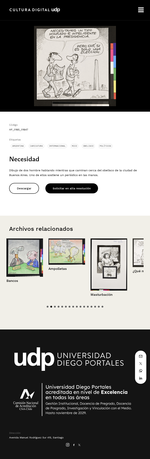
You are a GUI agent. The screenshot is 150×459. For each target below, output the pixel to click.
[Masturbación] (66, 264)
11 (84, 307)
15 (99, 307)
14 (95, 307)
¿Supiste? (140, 269)
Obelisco (88, 146)
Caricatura (36, 146)
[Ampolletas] (24, 251)
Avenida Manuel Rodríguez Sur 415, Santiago (36, 437)
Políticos (105, 146)
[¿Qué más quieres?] (109, 252)
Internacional (57, 146)
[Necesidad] (75, 66)
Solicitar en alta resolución (72, 188)
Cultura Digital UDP (34, 11)
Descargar (24, 188)
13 (91, 307)
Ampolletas (15, 269)
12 (88, 307)
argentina (18, 146)
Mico (74, 146)
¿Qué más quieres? (106, 271)
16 (102, 307)
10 (80, 307)
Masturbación (59, 294)
